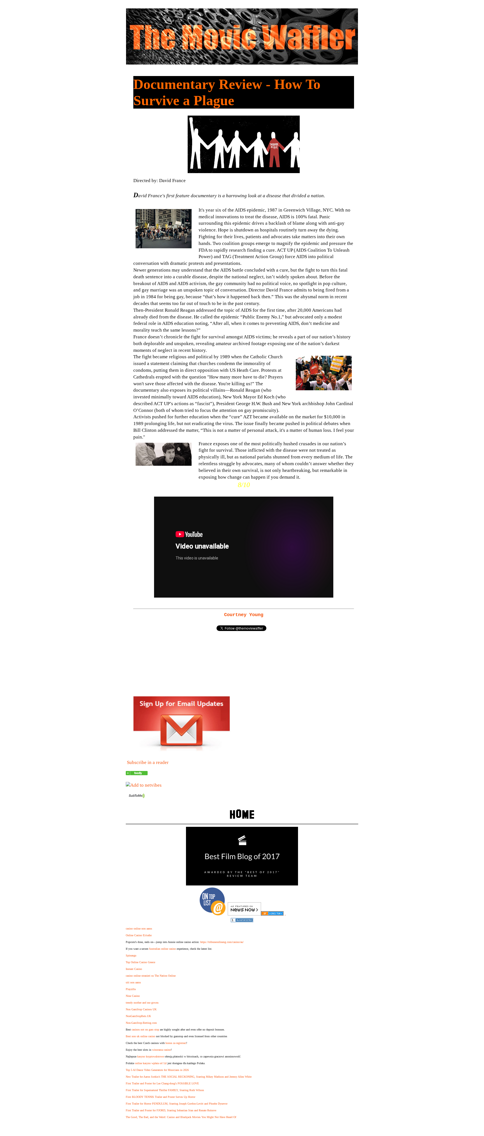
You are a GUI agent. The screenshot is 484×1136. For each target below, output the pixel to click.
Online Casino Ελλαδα (139, 935)
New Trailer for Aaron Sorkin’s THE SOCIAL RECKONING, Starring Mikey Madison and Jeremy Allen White (189, 1076)
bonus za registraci (176, 1043)
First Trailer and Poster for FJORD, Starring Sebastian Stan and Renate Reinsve (171, 1110)
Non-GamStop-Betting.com (141, 1022)
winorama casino (161, 1049)
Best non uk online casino (140, 1036)
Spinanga (131, 955)
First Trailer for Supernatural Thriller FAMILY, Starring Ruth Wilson (165, 1090)
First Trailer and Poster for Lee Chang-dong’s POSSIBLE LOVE (162, 1083)
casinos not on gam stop (145, 1029)
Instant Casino (134, 968)
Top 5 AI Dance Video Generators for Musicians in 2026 (157, 1069)
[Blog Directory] (272, 914)
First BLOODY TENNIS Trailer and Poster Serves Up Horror (160, 1096)
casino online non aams (139, 928)
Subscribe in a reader (148, 762)
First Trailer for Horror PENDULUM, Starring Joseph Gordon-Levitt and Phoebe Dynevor (176, 1103)
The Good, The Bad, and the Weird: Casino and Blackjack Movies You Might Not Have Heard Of (181, 1117)
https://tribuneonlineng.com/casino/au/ (222, 942)
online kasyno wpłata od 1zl (151, 1063)
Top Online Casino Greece (140, 962)
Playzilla (131, 989)
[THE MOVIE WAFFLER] (137, 773)
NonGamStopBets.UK (138, 1016)
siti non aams (133, 982)
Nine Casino (133, 995)
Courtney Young (243, 615)
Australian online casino (162, 948)
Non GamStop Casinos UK (141, 1009)
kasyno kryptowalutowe (150, 1056)
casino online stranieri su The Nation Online (151, 975)
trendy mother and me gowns (142, 1002)
